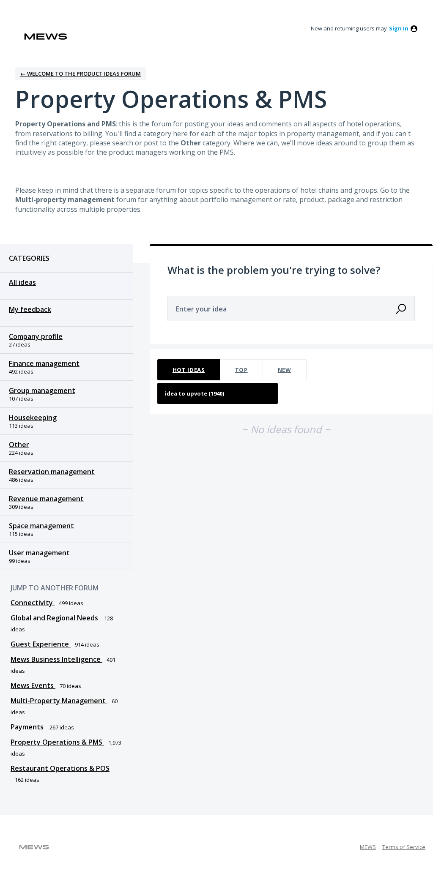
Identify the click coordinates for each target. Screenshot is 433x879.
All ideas (22, 282)
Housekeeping (33, 417)
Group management (42, 390)
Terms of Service (403, 847)
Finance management (44, 363)
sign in (398, 28)
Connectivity (33, 602)
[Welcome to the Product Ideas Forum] (46, 36)
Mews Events (33, 685)
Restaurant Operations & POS (60, 768)
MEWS (368, 847)
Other (19, 444)
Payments (28, 727)
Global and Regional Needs (55, 617)
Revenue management (46, 498)
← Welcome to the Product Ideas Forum (80, 73)
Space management (41, 525)
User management (39, 552)
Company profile (36, 336)
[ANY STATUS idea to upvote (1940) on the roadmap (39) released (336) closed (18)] (218, 393)
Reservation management (52, 471)
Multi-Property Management (59, 700)
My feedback (30, 309)
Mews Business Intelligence (56, 659)
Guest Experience (41, 644)
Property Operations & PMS (57, 742)
